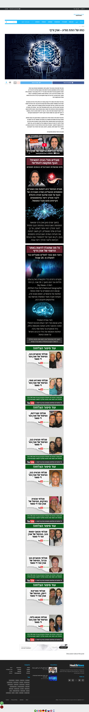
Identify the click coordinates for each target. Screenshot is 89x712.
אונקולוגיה (27, 680)
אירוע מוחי (22, 680)
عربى (77, 21)
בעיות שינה (16, 684)
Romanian (57, 21)
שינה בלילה (8, 692)
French (44, 21)
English (71, 21)
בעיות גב (21, 682)
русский (64, 21)
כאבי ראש (11, 688)
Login (6, 8)
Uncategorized (18, 673)
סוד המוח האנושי (16, 690)
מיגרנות (27, 690)
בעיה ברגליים (26, 682)
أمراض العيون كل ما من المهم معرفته (40, 667)
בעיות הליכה (16, 682)
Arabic (28, 667)
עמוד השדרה (27, 692)
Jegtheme (79, 699)
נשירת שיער (23, 690)
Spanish (37, 21)
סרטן (11, 690)
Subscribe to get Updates (14, 8)
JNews (57, 699)
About (27, 699)
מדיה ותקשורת (9, 669)
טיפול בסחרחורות (13, 686)
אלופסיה (17, 680)
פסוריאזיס (21, 692)
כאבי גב (22, 688)
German (50, 21)
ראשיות (10, 673)
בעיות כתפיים (9, 682)
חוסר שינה (27, 686)
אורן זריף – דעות (25, 21)
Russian (19, 669)
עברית (81, 21)
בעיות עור (27, 684)
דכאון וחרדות (10, 684)
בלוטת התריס (11, 680)
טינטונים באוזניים (21, 686)
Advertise (21, 699)
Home (83, 26)
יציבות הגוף (27, 688)
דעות (80, 26)
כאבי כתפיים (16, 688)
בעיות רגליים (22, 684)
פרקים (17, 692)
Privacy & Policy (14, 699)
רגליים (13, 692)
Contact (7, 699)
